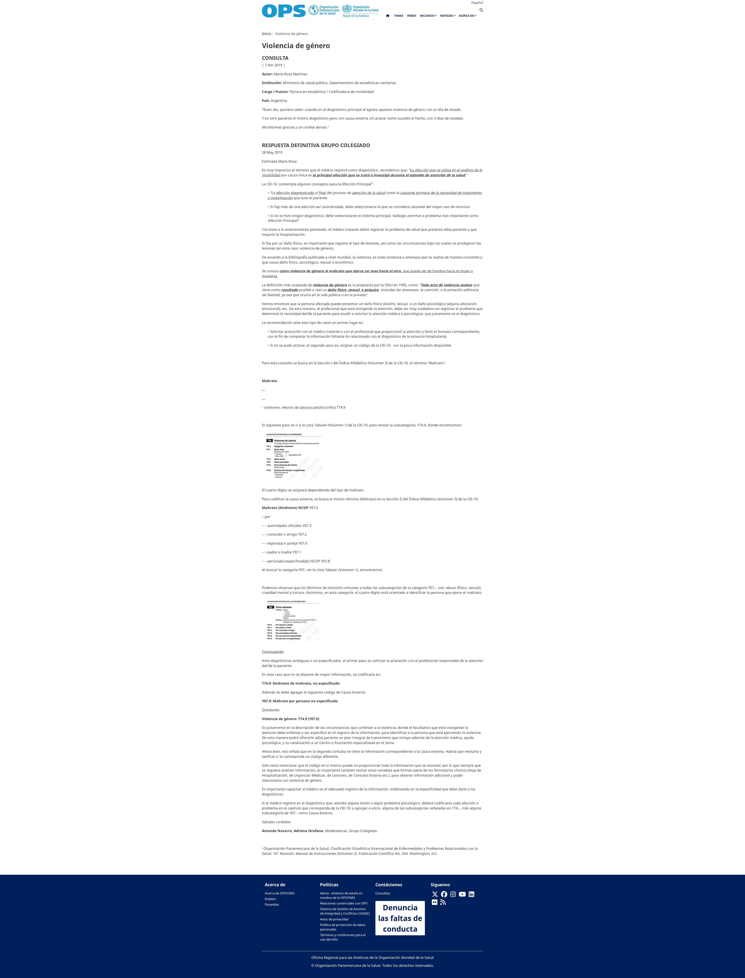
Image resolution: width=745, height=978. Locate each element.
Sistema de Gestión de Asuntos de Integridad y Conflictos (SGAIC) (345, 911)
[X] (435, 895)
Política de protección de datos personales (343, 927)
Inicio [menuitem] (387, 16)
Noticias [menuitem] (446, 15)
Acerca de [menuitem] (466, 15)
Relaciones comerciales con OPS (343, 903)
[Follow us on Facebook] (444, 895)
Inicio (266, 33)
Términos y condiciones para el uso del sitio (343, 937)
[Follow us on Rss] (443, 903)
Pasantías (272, 904)
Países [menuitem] (411, 15)
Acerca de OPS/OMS (280, 893)
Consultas (382, 893)
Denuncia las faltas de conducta (400, 918)
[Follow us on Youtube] (462, 895)
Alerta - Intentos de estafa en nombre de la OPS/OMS (341, 895)
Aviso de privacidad (334, 919)
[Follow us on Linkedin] (471, 895)
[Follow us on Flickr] (434, 903)
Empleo (270, 899)
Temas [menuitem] (398, 15)
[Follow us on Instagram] (453, 895)
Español (477, 2)
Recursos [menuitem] (427, 15)
